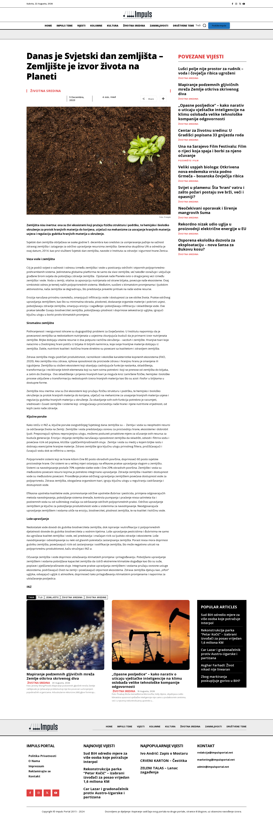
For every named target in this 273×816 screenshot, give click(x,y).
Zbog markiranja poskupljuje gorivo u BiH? (220, 678)
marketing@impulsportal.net (216, 759)
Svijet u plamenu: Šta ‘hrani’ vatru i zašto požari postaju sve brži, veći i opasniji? (211, 192)
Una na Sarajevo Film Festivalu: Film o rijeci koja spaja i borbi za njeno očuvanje (212, 151)
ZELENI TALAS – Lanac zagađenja (159, 770)
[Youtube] (244, 4)
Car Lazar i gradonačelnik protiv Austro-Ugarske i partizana (220, 654)
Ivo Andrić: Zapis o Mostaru (164, 753)
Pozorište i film (188, 160)
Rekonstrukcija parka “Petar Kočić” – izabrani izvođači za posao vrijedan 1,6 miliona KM (221, 636)
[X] (240, 4)
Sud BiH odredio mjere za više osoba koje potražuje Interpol (220, 619)
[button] (202, 25)
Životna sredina (45, 90)
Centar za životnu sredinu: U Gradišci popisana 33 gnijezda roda (211, 132)
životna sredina (72, 597)
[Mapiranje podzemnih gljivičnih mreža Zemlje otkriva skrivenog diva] (65, 635)
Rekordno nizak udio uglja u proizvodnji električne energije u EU (212, 226)
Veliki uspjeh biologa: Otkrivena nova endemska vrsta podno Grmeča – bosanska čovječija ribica (210, 171)
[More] (163, 99)
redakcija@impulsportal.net (215, 752)
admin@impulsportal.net (213, 767)
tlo (40, 597)
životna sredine (96, 597)
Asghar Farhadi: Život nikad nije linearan (217, 667)
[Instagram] (236, 4)
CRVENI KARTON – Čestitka (163, 760)
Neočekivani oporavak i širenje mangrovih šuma (207, 210)
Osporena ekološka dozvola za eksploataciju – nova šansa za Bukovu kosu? (206, 244)
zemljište (52, 597)
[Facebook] (232, 4)
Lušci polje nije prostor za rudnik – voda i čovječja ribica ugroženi (210, 71)
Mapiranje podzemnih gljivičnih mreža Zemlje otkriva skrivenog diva (208, 89)
